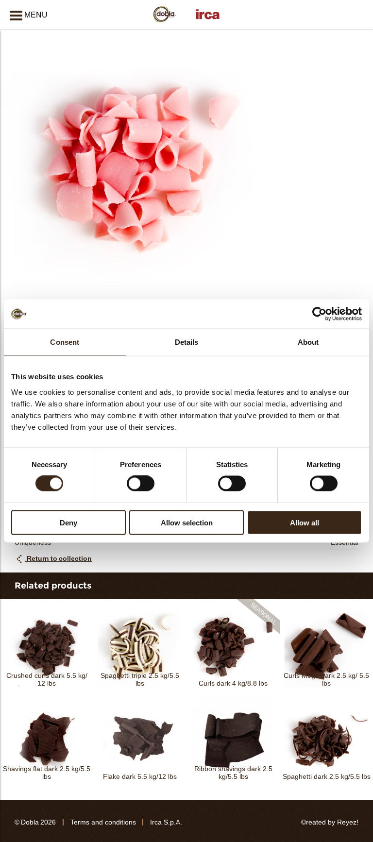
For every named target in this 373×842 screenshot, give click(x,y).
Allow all (304, 522)
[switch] (140, 483)
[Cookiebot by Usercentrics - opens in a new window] (319, 314)
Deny (68, 522)
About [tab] (308, 342)
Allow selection (187, 522)
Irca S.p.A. (166, 822)
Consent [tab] (64, 342)
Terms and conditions (103, 822)
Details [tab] (187, 342)
